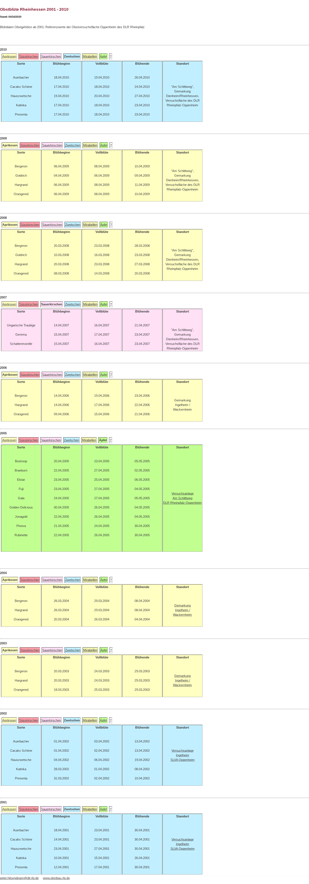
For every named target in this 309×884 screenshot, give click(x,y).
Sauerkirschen (51, 56)
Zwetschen (72, 145)
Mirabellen (90, 56)
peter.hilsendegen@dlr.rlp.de (19, 878)
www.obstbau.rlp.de (56, 878)
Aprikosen (9, 56)
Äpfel (103, 56)
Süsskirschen (28, 56)
